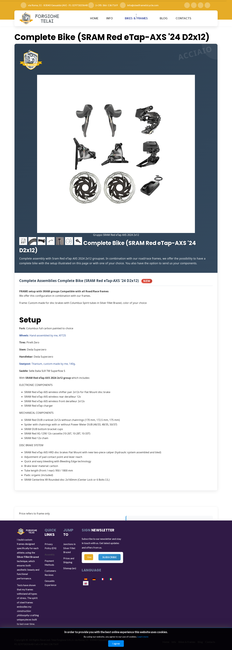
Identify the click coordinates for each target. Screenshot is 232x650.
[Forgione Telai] (39, 18)
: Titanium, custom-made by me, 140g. (47, 363)
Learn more (142, 636)
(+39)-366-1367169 (107, 5)
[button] (111, 18)
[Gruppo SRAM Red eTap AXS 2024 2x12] (116, 154)
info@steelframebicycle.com (142, 5)
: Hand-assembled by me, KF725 (42, 335)
